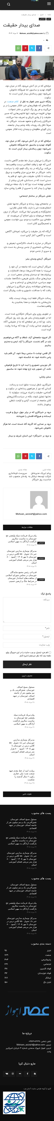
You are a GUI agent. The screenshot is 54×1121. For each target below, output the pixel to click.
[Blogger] (34, 1074)
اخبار (42, 15)
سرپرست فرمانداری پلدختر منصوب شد (18, 475)
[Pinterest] (25, 48)
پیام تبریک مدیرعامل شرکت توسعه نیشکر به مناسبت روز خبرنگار (39, 476)
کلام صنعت (12, 101)
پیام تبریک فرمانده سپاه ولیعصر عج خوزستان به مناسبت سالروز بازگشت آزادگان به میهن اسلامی (21, 538)
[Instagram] (12, 1074)
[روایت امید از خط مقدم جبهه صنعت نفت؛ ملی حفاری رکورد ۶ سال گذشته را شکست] (43, 772)
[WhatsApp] (18, 48)
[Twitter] (32, 48)
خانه (49, 15)
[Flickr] (19, 1074)
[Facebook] (39, 48)
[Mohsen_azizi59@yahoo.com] (48, 33)
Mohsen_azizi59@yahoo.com (31, 33)
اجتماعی (42, 19)
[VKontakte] (6, 1074)
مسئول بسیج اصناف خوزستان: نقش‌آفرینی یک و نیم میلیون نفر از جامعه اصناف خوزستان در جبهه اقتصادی (22, 693)
